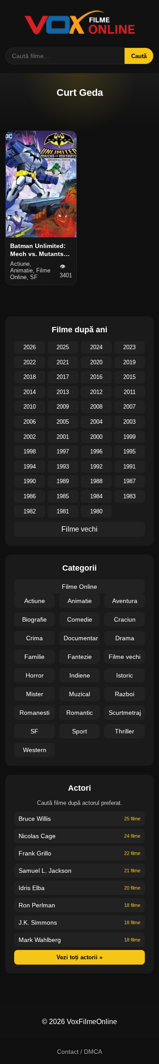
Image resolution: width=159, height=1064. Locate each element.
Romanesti (34, 712)
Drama (124, 638)
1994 (29, 466)
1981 (63, 511)
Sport (79, 731)
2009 (63, 406)
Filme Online (79, 586)
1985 (63, 496)
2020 (96, 362)
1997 (63, 451)
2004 (96, 421)
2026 (29, 347)
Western (34, 749)
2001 (63, 436)
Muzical (79, 694)
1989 (63, 481)
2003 (129, 421)
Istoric (124, 675)
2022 (29, 362)
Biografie (34, 619)
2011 (130, 392)
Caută (139, 56)
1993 (63, 466)
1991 (129, 466)
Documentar (81, 638)
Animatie (80, 600)
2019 (129, 362)
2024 (96, 347)
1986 (29, 496)
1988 (96, 481)
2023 (129, 347)
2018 (29, 377)
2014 (29, 392)
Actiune (34, 600)
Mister (34, 694)
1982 (29, 511)
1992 (96, 466)
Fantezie (80, 656)
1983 (129, 496)
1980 (96, 511)
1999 (129, 436)
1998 (29, 451)
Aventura (124, 600)
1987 (129, 481)
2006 (29, 421)
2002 (29, 436)
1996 (96, 451)
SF (34, 731)
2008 (96, 406)
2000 (96, 436)
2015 (129, 377)
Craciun (125, 619)
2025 (63, 347)
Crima (34, 638)
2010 (29, 406)
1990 (29, 481)
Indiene (79, 675)
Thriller (124, 731)
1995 (129, 451)
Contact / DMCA (79, 1051)
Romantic (79, 712)
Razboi (124, 694)
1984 (96, 496)
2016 (96, 377)
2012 (96, 392)
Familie (34, 656)
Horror (35, 675)
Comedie (79, 619)
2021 (63, 362)
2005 (63, 421)
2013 (63, 392)
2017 (63, 377)
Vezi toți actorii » (79, 957)
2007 (129, 406)
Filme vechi (79, 529)
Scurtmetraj (125, 712)
